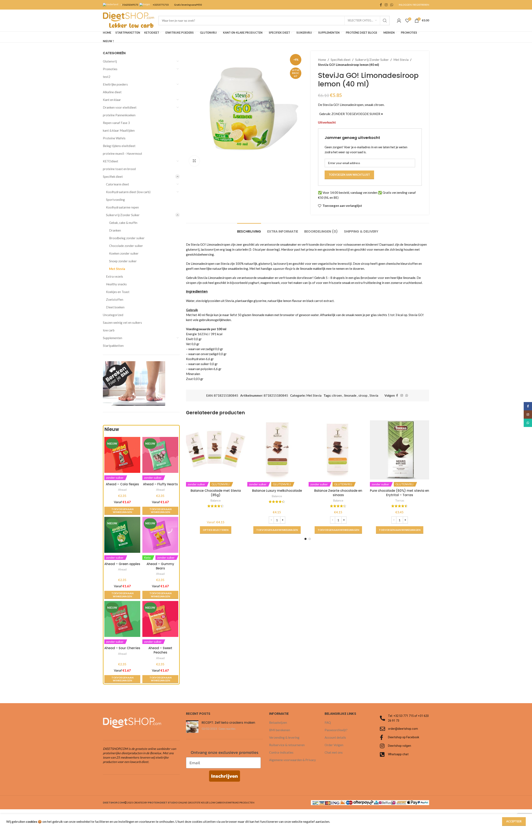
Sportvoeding (115, 199)
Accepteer (514, 821)
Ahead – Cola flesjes (122, 484)
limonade (350, 395)
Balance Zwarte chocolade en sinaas (338, 492)
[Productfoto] (122, 535)
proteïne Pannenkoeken (119, 115)
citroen (337, 395)
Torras (399, 500)
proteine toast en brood (119, 169)
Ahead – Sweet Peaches (160, 650)
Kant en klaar (112, 100)
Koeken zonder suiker (124, 253)
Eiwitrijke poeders (115, 84)
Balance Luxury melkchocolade (277, 490)
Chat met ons (334, 752)
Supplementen (112, 338)
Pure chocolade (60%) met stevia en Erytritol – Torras (399, 492)
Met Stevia (117, 269)
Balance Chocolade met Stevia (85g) (216, 492)
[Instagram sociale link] (386, 5)
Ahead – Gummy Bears (160, 566)
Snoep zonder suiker (123, 261)
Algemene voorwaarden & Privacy (292, 760)
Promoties (110, 69)
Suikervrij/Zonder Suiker (123, 215)
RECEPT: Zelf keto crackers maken (228, 722)
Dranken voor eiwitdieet (120, 107)
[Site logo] (128, 20)
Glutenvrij (110, 61)
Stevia (373, 395)
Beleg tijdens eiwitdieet (119, 146)
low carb (109, 330)
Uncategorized (113, 315)
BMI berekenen (279, 730)
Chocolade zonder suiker (126, 246)
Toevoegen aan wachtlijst (349, 174)
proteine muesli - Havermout (122, 153)
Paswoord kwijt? (336, 730)
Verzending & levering (284, 737)
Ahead (122, 489)
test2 (106, 76)
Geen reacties (227, 728)
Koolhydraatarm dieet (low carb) (128, 192)
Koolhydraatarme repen (122, 207)
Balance (216, 500)
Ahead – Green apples (122, 564)
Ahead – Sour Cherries (122, 648)
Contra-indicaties (281, 752)
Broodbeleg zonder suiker (127, 238)
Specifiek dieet (113, 176)
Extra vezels (114, 276)
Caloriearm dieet (117, 184)
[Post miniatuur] (192, 726)
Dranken (115, 230)
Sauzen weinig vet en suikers (122, 322)
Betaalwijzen (278, 722)
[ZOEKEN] (385, 20)
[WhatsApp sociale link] (392, 5)
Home (322, 59)
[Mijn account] (399, 20)
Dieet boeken (115, 307)
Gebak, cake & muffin (123, 222)
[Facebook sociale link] (380, 5)
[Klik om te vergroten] (194, 161)
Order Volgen (334, 745)
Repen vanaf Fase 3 (116, 123)
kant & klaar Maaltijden (119, 130)
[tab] (249, 229)
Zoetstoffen (114, 299)
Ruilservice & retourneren (287, 745)
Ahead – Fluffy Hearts (160, 484)
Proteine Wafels (114, 138)
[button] (122, 511)
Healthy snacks (116, 284)
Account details (335, 737)
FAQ (328, 722)
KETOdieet (110, 161)
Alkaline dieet (112, 92)
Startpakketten (113, 345)
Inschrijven (224, 776)
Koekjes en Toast (117, 292)
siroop (362, 395)
